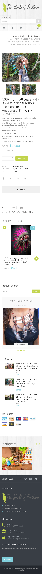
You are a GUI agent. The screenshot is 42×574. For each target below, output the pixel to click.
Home (14, 36)
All (13, 169)
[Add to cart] (36, 258)
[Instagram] (30, 479)
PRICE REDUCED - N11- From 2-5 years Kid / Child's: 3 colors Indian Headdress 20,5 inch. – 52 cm (27, 367)
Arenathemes (27, 569)
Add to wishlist (8, 151)
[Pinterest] (35, 479)
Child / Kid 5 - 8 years (30, 36)
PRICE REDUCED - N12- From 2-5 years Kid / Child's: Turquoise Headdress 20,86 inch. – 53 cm (26, 382)
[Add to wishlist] (4, 227)
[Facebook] (3, 178)
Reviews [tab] (21, 189)
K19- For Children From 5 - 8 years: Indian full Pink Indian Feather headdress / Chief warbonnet (16, 261)
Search (36, 291)
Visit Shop (21, 459)
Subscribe (7, 559)
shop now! (21, 345)
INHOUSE (16, 171)
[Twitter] (10, 178)
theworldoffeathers (19, 166)
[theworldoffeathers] (21, 7)
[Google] (25, 178)
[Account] (12, 28)
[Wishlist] (21, 28)
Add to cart (22, 158)
